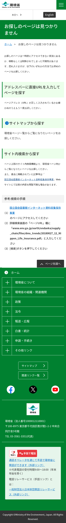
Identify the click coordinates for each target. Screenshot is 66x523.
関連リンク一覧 (31, 375)
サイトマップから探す (26, 123)
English (49, 15)
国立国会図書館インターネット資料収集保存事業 (29, 179)
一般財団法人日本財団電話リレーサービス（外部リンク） (32, 491)
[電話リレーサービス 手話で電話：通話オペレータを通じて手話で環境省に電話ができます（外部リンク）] (33, 453)
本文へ (15, 14)
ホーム (8, 44)
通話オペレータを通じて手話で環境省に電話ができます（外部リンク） (32, 462)
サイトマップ (29, 366)
